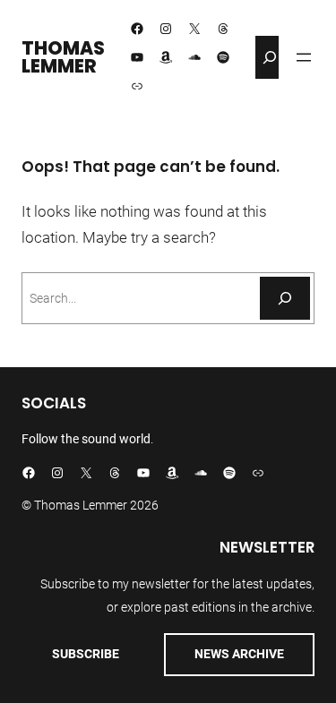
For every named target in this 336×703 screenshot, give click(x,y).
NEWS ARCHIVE (239, 654)
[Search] (285, 298)
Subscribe (85, 654)
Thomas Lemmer (63, 57)
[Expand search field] (269, 57)
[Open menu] (303, 57)
